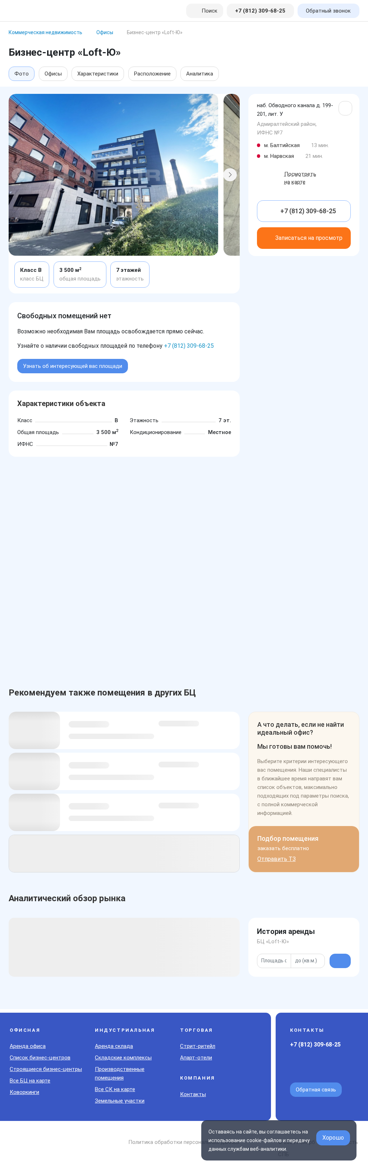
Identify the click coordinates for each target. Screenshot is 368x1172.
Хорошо (333, 1137)
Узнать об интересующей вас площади (72, 366)
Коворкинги (24, 1092)
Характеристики (97, 73)
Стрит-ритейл (197, 1046)
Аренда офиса (28, 1046)
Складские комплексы (123, 1057)
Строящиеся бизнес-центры (46, 1069)
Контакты (193, 1094)
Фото (21, 73)
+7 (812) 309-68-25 (189, 345)
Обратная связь (316, 1089)
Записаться (308, 237)
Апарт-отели (196, 1057)
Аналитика (199, 73)
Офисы (53, 73)
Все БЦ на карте (30, 1080)
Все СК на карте (115, 1089)
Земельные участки (119, 1101)
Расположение (152, 73)
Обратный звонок (328, 11)
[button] (18, 174)
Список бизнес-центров (40, 1057)
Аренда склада (114, 1046)
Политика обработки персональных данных (183, 1142)
